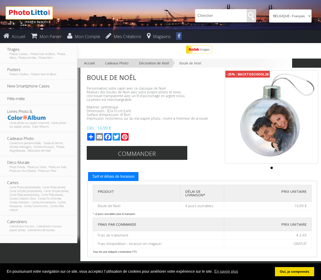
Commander (137, 154)
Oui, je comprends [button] (294, 271)
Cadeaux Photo (117, 63)
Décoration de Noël (154, 63)
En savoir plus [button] (226, 271)
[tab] (113, 176)
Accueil (89, 63)
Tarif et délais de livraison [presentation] (113, 176)
